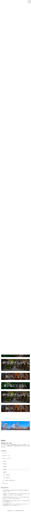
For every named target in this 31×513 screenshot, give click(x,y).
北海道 (4, 461)
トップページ (5, 452)
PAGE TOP (28, 496)
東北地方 (5, 463)
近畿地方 (5, 472)
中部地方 (5, 469)
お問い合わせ (5, 483)
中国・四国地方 (6, 475)
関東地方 (5, 466)
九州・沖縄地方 (6, 477)
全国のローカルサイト (7, 458)
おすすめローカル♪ (6, 455)
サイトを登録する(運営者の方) (8, 480)
